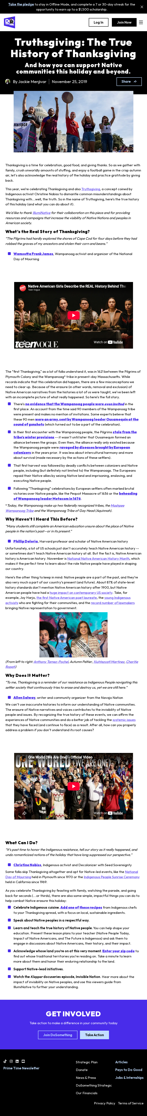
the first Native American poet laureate (66, 597)
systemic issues (124, 720)
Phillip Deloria (25, 541)
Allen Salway (24, 697)
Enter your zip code (118, 951)
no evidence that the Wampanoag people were (74, 404)
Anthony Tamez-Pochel (51, 662)
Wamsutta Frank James (33, 254)
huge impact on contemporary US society (81, 592)
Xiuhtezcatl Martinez (108, 662)
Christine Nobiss (27, 865)
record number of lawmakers (113, 603)
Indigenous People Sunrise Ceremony (112, 877)
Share (126, 81)
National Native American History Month (98, 558)
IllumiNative (41, 213)
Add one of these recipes (81, 907)
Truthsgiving (90, 189)
